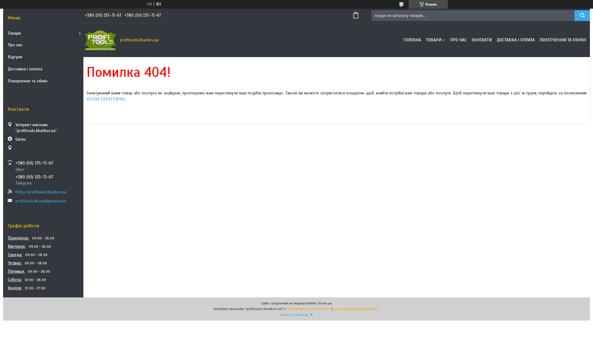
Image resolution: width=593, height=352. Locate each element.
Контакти (482, 40)
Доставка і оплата (25, 69)
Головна (412, 40)
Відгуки (15, 57)
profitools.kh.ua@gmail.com (40, 201)
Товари (14, 33)
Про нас (15, 45)
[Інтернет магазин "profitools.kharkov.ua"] (100, 40)
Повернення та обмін (27, 81)
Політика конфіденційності (356, 309)
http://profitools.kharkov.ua (40, 192)
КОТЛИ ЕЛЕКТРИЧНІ (105, 99)
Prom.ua (325, 303)
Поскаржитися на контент (308, 309)
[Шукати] (582, 15)
